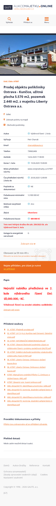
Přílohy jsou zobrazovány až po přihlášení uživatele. (25, 424)
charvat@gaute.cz (35, 145)
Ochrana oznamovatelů (15, 471)
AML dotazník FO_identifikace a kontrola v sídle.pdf (29, 386)
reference (34, 465)
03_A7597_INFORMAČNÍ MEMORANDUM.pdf (26, 341)
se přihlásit (9, 268)
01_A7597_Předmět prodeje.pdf (20, 329)
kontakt (46, 465)
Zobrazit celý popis (12, 309)
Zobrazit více (27, 243)
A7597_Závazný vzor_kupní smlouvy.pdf (24, 382)
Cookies (44, 474)
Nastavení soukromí (13, 477)
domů (6, 465)
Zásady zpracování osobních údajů (20, 474)
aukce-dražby (19, 465)
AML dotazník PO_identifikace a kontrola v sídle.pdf (29, 397)
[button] (53, 54)
